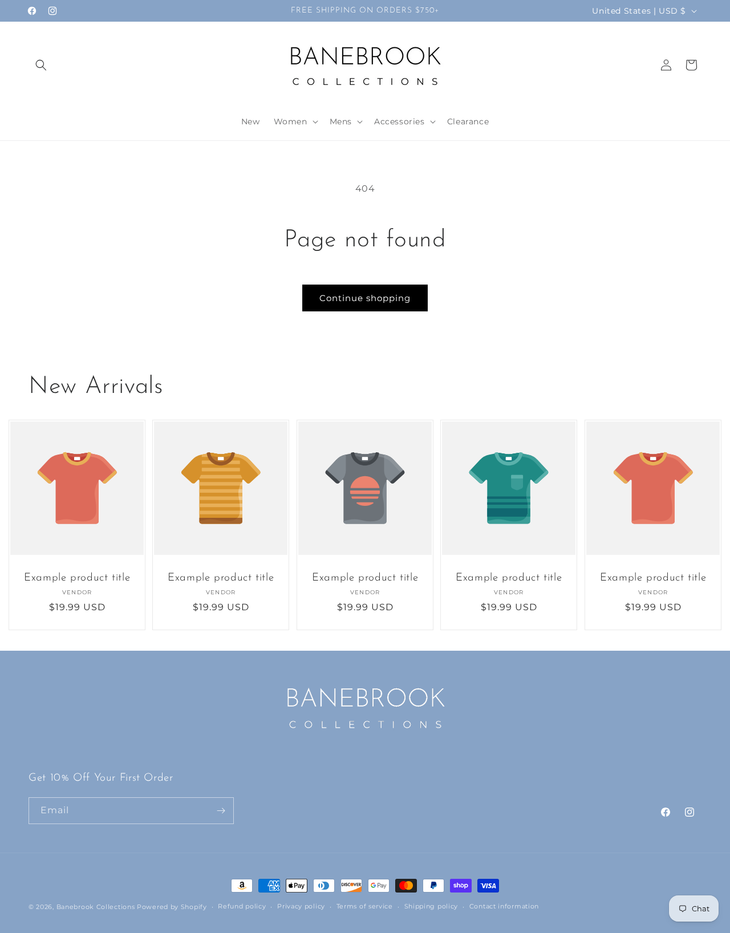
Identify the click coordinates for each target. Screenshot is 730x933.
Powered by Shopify (172, 907)
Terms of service (364, 906)
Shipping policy (431, 906)
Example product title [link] (77, 578)
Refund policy (242, 906)
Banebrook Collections (95, 907)
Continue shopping (365, 298)
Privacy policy (301, 906)
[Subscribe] (220, 810)
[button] (41, 65)
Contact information (504, 906)
